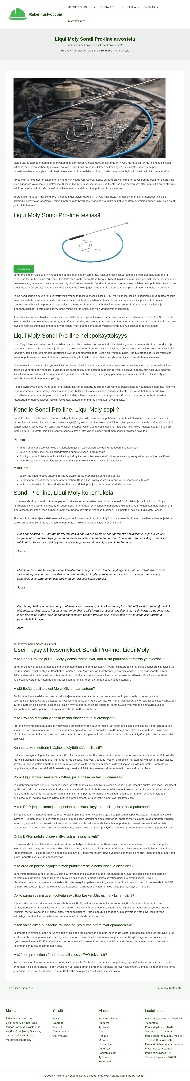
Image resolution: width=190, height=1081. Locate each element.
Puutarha (129, 7)
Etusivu (56, 1018)
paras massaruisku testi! (42, 643)
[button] (93, 7)
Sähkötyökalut (107, 1052)
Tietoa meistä (60, 1031)
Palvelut (57, 1027)
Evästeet (57, 1022)
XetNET (140, 1075)
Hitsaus (103, 1035)
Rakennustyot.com (45, 14)
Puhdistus (105, 1048)
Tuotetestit (76, 21)
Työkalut (107, 7)
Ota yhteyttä (59, 1035)
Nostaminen (106, 1044)
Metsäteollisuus (80, 7)
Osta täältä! (23, 268)
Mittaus (103, 1040)
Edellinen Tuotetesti (19, 988)
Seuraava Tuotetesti (170, 988)
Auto (101, 1031)
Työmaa (149, 7)
